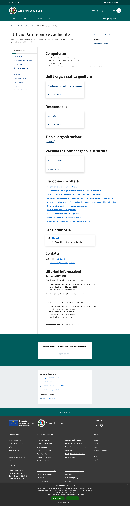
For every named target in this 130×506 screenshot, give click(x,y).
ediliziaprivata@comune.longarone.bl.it (62, 263)
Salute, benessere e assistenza (75, 454)
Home (13, 26)
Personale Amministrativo (17, 457)
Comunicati (97, 443)
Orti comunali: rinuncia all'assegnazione (61, 209)
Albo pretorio (69, 474)
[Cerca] (118, 10)
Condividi (97, 35)
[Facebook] (97, 10)
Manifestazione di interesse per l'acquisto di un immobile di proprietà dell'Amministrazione (80, 198)
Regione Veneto (14, 2)
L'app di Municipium (65, 412)
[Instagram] (102, 10)
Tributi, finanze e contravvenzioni (76, 447)
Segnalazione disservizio (45, 474)
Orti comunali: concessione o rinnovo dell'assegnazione (67, 206)
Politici (11, 454)
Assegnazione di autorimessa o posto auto (62, 187)
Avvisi (95, 447)
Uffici (33, 26)
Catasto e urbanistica (44, 457)
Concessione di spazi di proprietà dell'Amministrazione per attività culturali (74, 190)
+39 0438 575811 (63, 259)
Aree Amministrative (16, 443)
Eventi (96, 460)
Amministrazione (23, 26)
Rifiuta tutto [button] (72, 498)
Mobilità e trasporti (43, 461)
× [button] (128, 485)
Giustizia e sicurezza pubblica (74, 443)
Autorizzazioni (70, 457)
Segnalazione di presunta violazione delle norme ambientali (68, 221)
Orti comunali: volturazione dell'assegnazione (63, 213)
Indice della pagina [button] (19, 50)
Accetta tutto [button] (57, 498)
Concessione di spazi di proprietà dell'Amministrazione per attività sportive (74, 194)
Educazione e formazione (73, 440)
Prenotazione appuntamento (46, 471)
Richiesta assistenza (43, 481)
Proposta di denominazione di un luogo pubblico (64, 217)
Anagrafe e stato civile (44, 440)
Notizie (96, 440)
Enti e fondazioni (14, 450)
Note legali (68, 481)
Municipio (56, 238)
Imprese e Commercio (44, 450)
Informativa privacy (71, 478)
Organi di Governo (15, 440)
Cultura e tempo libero (44, 443)
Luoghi (96, 456)
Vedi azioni (107, 35)
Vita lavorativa (42, 447)
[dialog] (65, 494)
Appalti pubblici (42, 454)
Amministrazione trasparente (74, 471)
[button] (65, 502)
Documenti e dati (14, 461)
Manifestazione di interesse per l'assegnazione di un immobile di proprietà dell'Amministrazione (81, 202)
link (83, 494)
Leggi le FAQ (41, 478)
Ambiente (68, 450)
